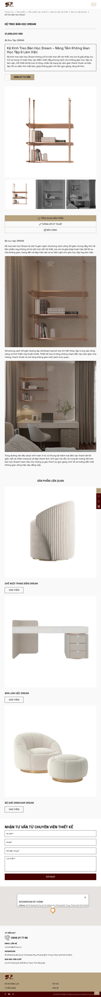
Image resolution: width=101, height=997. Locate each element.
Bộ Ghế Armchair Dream (19, 802)
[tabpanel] (50, 353)
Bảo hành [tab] (52, 230)
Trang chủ (9, 12)
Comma (93, 994)
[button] (52, 911)
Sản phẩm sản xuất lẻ (38, 12)
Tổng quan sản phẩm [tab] (52, 218)
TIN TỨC (55, 984)
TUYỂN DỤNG (10, 988)
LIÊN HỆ (55, 988)
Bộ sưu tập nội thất (59, 12)
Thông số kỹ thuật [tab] (52, 224)
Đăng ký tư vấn (22, 77)
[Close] (85, 897)
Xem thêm (14, 590)
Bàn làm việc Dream (17, 693)
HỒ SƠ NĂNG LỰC (12, 984)
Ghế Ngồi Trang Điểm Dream (21, 583)
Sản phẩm (21, 12)
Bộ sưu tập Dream (79, 12)
